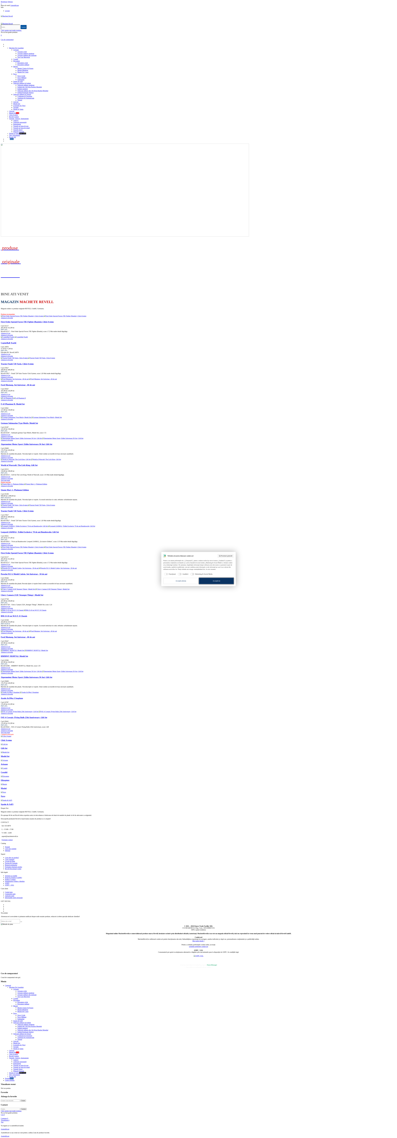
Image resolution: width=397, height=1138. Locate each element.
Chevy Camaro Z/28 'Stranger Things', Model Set (22, 595)
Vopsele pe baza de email (21, 128)
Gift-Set (15, 102)
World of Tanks (18, 109)
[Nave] (3, 792)
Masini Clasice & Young (25, 68)
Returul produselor (11, 865)
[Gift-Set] (4, 744)
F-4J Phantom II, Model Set (13, 404)
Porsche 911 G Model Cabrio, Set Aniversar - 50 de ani (24, 574)
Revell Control (14, 117)
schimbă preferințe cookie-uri (198, 946)
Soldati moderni (22, 89)
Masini (15, 66)
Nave (15, 74)
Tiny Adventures (14, 135)
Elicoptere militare (23, 65)
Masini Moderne (22, 70)
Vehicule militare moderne (25, 85)
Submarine (20, 79)
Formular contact (7, 840)
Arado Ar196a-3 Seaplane (12, 698)
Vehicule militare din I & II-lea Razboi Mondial (32, 91)
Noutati (9, 139)
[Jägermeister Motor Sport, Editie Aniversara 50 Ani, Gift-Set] (42, 438)
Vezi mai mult (5, 480)
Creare (23, 1100)
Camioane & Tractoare (24, 96)
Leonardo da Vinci (19, 105)
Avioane (16, 50)
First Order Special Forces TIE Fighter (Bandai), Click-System (27, 322)
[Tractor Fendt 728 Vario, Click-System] (28, 358)
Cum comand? (9, 859)
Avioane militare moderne (25, 53)
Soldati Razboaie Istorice (25, 92)
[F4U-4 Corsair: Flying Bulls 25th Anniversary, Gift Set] (38, 711)
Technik (16, 107)
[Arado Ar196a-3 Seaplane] (20, 692)
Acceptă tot (216, 581)
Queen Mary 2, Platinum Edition (15, 490)
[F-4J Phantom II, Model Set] (13, 398)
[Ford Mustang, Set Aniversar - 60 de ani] (29, 379)
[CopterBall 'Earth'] (14, 337)
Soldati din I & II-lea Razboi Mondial (29, 87)
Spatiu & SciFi (18, 81)
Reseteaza (4, 2)
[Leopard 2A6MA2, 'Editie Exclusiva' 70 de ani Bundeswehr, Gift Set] (48, 526)
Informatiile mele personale (14, 898)
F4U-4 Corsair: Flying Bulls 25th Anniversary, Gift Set (24, 717)
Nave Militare (21, 78)
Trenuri (19, 100)
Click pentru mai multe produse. (11, 30)
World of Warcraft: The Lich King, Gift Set (19, 465)
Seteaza (10, 2)
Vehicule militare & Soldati (22, 83)
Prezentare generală (226, 556)
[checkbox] (169, 574)
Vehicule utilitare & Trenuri (22, 94)
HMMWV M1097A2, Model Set (14, 656)
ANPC (7, 883)
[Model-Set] (5, 752)
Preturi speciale (6, 482)
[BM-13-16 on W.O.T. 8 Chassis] (23, 610)
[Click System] (6, 736)
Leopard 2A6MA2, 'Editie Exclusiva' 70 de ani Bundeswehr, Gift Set (30, 532)
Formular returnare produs (13, 867)
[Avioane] (4, 760)
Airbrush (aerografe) (20, 122)
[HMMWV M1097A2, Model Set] (24, 650)
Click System (13, 115)
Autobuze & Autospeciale (25, 98)
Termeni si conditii (11, 876)
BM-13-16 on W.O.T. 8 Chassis (14, 616)
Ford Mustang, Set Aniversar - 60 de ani (18, 385)
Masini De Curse (22, 72)
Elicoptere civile (22, 63)
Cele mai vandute (10, 849)
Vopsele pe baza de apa (20, 126)
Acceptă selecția (181, 581)
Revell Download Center (13, 869)
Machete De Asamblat (16, 48)
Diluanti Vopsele (18, 132)
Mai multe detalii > (198, 941)
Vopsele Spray (18, 130)
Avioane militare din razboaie (26, 55)
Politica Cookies (10, 879)
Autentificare (5, 1129)
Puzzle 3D (12, 137)
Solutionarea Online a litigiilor (15, 881)
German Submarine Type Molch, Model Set (19, 423)
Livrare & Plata (10, 861)
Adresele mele (9, 896)
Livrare (7, 11)
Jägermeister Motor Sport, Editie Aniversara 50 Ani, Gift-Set (26, 444)
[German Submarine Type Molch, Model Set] (31, 417)
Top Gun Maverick (23, 57)
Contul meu (9, 892)
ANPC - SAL (9, 885)
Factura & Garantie (11, 863)
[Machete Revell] (7, 16)
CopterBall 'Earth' (9, 343)
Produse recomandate (8, 314)
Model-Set (16, 104)
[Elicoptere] (5, 776)
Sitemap (7, 850)
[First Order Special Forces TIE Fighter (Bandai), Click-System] (43, 316)
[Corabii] (4, 768)
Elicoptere (16, 61)
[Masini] (4, 784)
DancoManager (212, 965)
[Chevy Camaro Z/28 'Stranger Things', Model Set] (35, 589)
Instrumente (17, 124)
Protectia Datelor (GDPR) (13, 878)
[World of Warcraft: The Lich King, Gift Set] (31, 459)
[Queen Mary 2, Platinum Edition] (24, 484)
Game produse (9, 141)
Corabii (15, 59)
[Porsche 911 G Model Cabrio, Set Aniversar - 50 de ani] (39, 568)
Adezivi (15, 120)
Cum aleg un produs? (12, 857)
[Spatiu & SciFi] (6, 800)
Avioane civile (22, 52)
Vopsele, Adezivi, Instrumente (19, 119)
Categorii (8, 46)
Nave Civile (21, 76)
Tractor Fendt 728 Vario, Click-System (17, 364)
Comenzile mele (10, 894)
